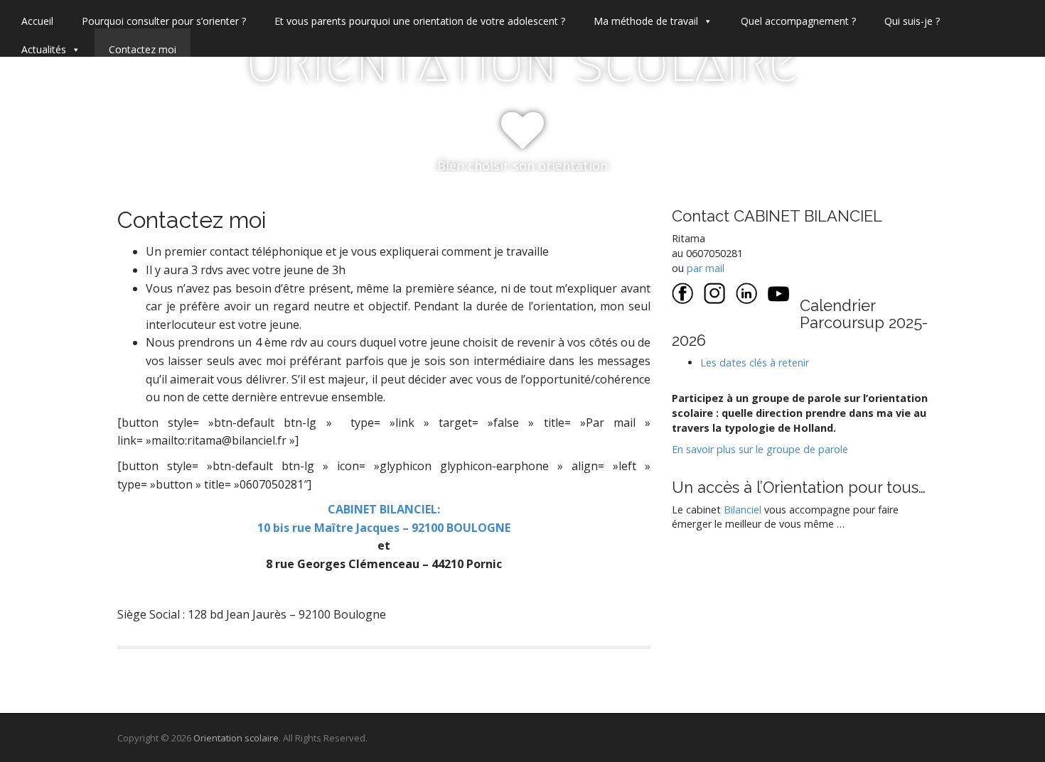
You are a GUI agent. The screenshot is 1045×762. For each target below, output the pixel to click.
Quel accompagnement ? (798, 21)
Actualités (43, 49)
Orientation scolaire (522, 61)
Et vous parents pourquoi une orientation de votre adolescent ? (419, 21)
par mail (705, 268)
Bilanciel (744, 509)
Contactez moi (142, 49)
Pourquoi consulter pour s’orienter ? (164, 21)
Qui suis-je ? (912, 21)
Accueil (37, 21)
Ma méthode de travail (646, 21)
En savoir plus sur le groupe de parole (760, 449)
